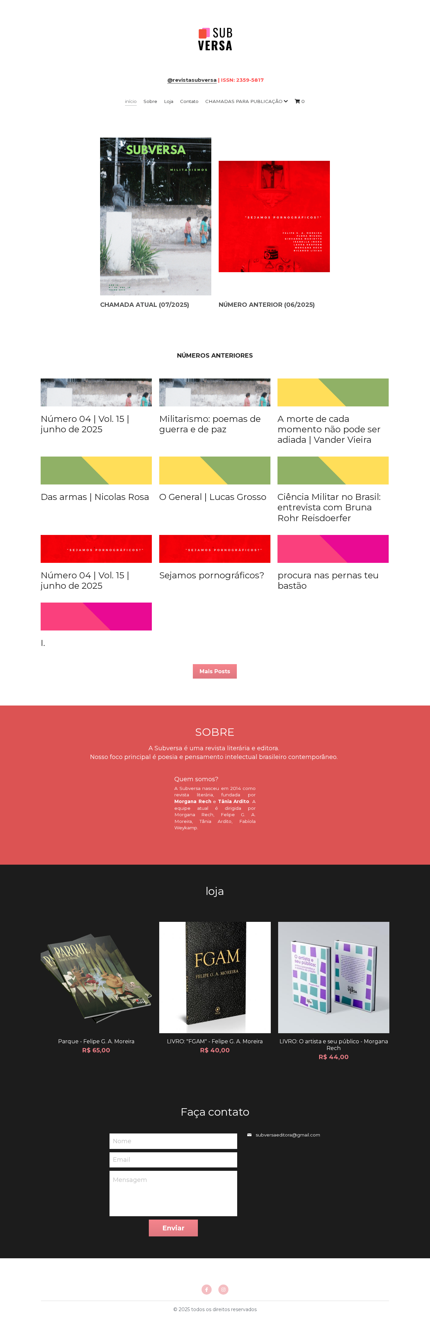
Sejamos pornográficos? (211, 575)
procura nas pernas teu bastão (328, 580)
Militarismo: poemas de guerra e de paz (210, 424)
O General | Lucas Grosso (212, 497)
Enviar (173, 1228)
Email (121, 1159)
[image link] (215, 40)
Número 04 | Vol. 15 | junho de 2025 (85, 424)
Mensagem (130, 1180)
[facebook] (207, 1290)
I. (43, 643)
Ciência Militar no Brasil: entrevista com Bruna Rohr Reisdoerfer (329, 507)
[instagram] (223, 1290)
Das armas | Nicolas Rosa (95, 497)
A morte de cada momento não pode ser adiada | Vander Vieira (329, 429)
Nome (122, 1141)
